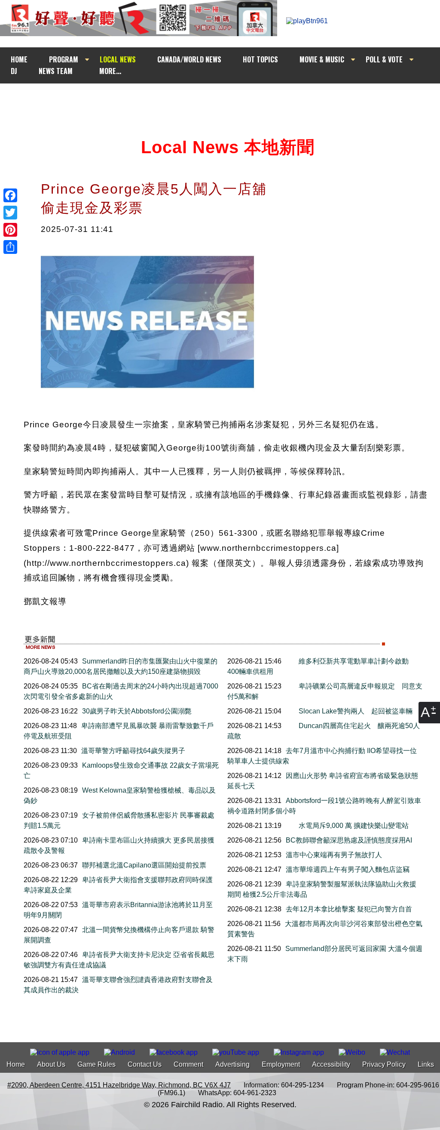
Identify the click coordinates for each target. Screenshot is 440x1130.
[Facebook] (10, 195)
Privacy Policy (384, 1064)
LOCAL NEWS (118, 59)
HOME (19, 59)
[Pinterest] (10, 229)
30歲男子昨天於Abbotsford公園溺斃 (137, 711)
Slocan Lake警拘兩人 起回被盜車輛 (355, 711)
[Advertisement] (227, 99)
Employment (281, 1064)
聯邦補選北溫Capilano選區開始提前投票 (144, 865)
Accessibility (331, 1064)
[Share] (10, 247)
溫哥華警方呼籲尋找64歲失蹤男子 (133, 750)
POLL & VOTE (384, 59)
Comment (188, 1064)
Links (426, 1064)
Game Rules (96, 1064)
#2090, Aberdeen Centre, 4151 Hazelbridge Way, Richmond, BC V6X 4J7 (119, 1085)
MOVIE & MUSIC (321, 59)
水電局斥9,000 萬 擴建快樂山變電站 (354, 825)
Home (15, 1064)
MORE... (110, 71)
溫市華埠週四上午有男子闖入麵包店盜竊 (347, 869)
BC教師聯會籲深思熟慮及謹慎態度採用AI (349, 840)
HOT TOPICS (260, 59)
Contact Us (145, 1064)
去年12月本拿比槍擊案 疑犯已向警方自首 (349, 909)
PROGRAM (63, 59)
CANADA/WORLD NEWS (189, 59)
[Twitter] (10, 212)
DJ (14, 71)
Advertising (232, 1064)
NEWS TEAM (56, 71)
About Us (51, 1064)
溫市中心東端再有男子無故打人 (334, 854)
